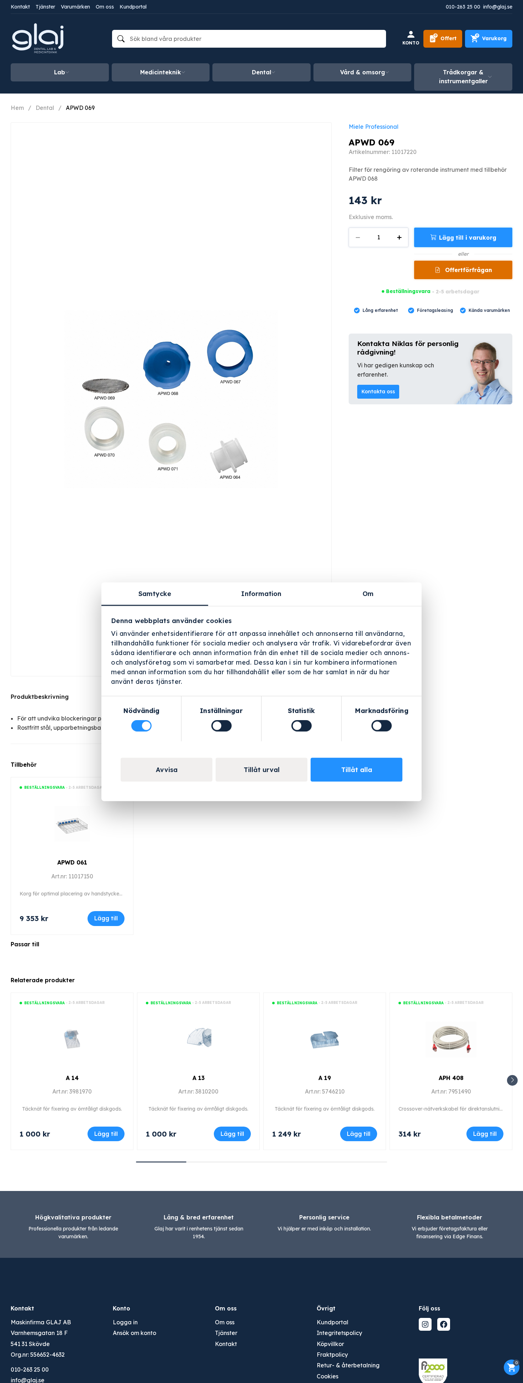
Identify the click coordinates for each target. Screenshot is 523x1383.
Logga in (125, 1322)
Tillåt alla (356, 769)
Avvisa (167, 769)
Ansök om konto (134, 1332)
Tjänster (45, 7)
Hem (17, 107)
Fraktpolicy (332, 1354)
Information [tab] (261, 593)
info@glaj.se (497, 7)
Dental (261, 72)
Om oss (105, 7)
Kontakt (20, 7)
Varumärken (75, 7)
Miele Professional (373, 126)
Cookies (327, 1376)
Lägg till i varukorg (467, 237)
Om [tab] (368, 593)
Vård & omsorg (362, 72)
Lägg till (106, 918)
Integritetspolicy (339, 1332)
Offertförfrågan (467, 269)
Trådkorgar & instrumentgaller (463, 77)
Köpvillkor (330, 1343)
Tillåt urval (262, 769)
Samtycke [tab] (154, 593)
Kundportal (133, 7)
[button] (512, 1080)
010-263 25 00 (463, 7)
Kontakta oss (378, 391)
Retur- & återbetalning (348, 1365)
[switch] (221, 726)
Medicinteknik (160, 72)
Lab (59, 72)
